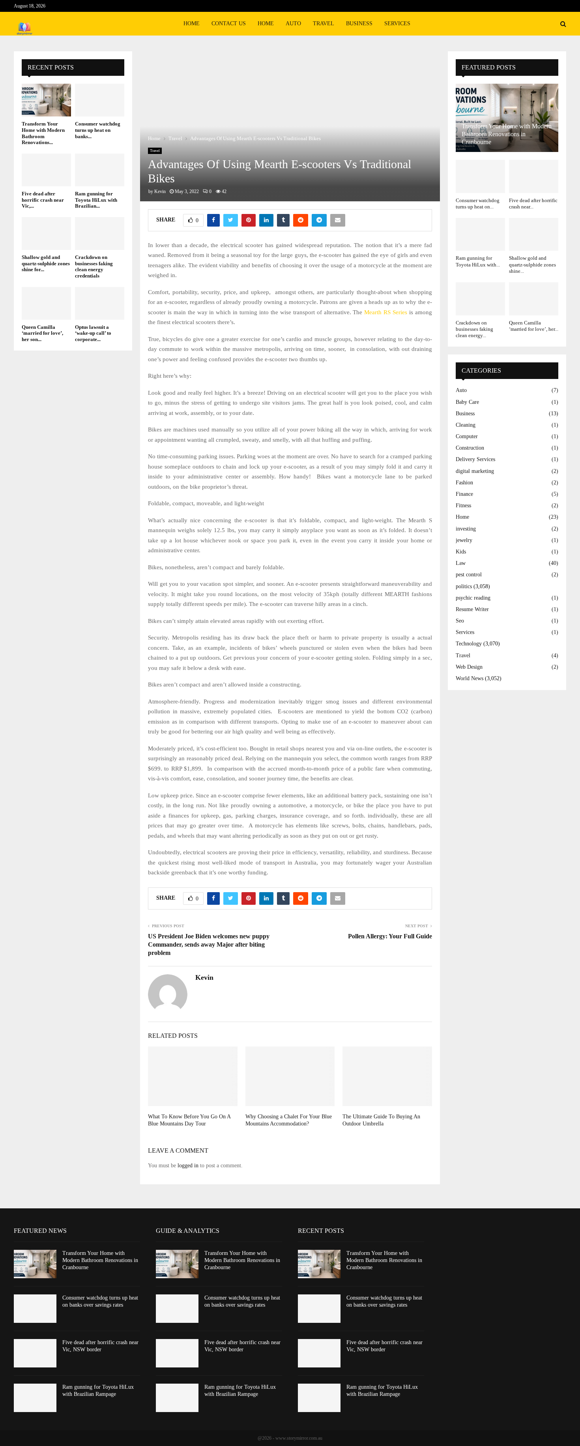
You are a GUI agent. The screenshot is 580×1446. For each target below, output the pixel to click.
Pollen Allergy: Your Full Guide (390, 936)
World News (469, 678)
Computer (467, 436)
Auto (293, 23)
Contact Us (228, 23)
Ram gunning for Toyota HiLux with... (478, 261)
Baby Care (467, 402)
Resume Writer (472, 609)
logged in (188, 1165)
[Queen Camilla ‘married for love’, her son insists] (46, 303)
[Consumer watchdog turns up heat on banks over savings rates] (99, 100)
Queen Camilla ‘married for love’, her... (533, 326)
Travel (323, 23)
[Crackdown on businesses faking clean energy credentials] (99, 233)
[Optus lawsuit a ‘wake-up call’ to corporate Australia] (99, 303)
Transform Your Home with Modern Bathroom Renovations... (43, 133)
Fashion (464, 483)
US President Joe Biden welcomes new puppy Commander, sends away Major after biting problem (208, 944)
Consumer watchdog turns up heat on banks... (97, 130)
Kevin (160, 191)
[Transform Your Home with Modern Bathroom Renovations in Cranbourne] (46, 100)
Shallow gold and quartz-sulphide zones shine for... (46, 263)
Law (461, 563)
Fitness (463, 505)
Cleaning (465, 425)
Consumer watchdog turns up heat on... (478, 203)
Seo (460, 621)
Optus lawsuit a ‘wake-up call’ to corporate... (93, 333)
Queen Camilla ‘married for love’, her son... (42, 333)
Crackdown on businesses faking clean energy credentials (94, 266)
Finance (464, 494)
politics (464, 586)
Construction (470, 448)
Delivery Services (475, 459)
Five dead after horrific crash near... (533, 203)
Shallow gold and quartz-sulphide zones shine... (532, 264)
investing (466, 529)
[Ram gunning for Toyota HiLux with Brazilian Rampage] (99, 170)
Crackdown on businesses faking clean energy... (474, 329)
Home (191, 23)
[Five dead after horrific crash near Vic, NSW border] (46, 170)
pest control (469, 575)
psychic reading (473, 598)
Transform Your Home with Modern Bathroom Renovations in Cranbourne (507, 134)
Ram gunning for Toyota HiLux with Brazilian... (96, 200)
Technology (469, 644)
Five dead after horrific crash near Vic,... (43, 200)
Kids (461, 552)
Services (397, 23)
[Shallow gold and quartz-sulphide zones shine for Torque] (46, 233)
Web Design (469, 667)
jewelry (464, 540)
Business (359, 23)
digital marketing (475, 471)
